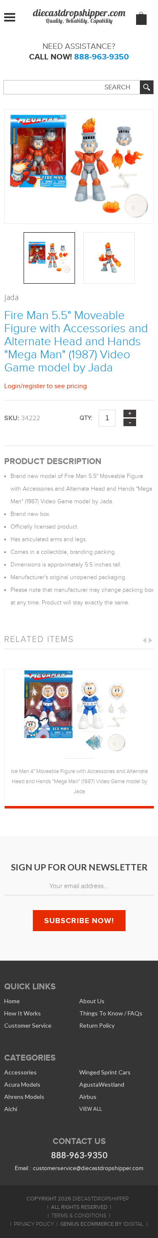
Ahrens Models (24, 1096)
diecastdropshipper (100, 1199)
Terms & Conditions (79, 1216)
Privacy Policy (34, 1224)
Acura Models (22, 1084)
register (34, 385)
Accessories (20, 1072)
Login (12, 385)
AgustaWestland (101, 1084)
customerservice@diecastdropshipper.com (88, 1168)
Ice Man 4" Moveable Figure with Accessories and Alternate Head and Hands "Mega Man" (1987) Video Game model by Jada (79, 781)
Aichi (10, 1108)
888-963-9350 (101, 56)
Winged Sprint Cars (105, 1072)
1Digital (133, 1224)
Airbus (87, 1096)
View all (90, 1109)
